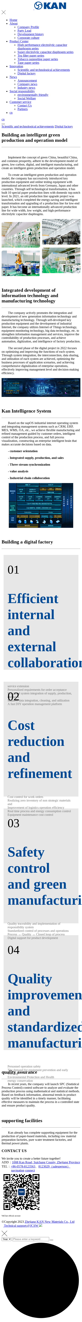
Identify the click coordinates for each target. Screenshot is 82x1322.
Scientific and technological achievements (44, 69)
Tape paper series (28, 62)
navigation (17, 1170)
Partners (23, 109)
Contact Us (25, 105)
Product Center (19, 41)
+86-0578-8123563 (23, 1166)
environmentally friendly (33, 94)
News (13, 77)
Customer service (20, 102)
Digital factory (27, 73)
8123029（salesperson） (54, 1166)
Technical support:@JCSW (21, 1225)
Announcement (27, 80)
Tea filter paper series (31, 55)
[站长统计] (40, 1225)
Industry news (26, 87)
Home (13, 20)
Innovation (16, 66)
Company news (27, 84)
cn (11, 112)
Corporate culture (28, 37)
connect (30, 1170)
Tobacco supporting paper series (38, 59)
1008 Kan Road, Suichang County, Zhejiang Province (46, 1162)
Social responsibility (22, 91)
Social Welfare (27, 98)
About (14, 23)
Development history (31, 34)
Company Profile (28, 27)
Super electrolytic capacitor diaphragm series (45, 52)
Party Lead (24, 30)
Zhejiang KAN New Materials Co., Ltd (49, 1221)
